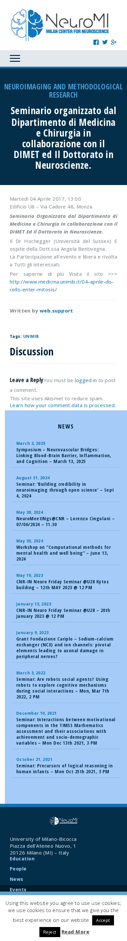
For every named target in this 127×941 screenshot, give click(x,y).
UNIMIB (31, 336)
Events (18, 889)
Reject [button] (49, 932)
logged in (86, 380)
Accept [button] (103, 920)
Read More (75, 931)
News (16, 879)
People (18, 869)
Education (22, 858)
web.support (56, 310)
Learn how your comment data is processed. (63, 405)
